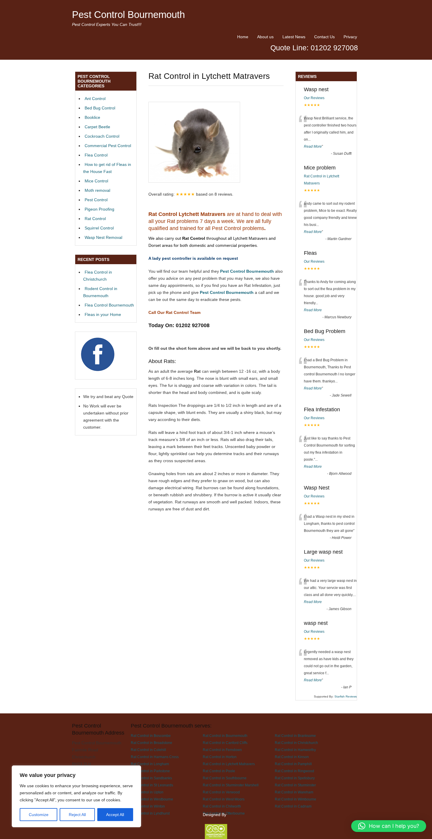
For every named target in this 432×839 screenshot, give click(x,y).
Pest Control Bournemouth (128, 14)
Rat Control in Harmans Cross (155, 757)
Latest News (293, 36)
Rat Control (95, 218)
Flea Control (96, 155)
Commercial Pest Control (108, 145)
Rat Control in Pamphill (293, 764)
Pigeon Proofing (99, 209)
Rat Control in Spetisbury (295, 778)
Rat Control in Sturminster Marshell (231, 785)
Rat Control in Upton (147, 792)
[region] (76, 796)
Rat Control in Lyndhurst (150, 813)
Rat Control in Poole (219, 771)
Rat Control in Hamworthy (295, 750)
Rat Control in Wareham (294, 792)
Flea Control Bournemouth (109, 305)
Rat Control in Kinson (292, 757)
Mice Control (96, 181)
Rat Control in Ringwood (294, 771)
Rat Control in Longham (150, 764)
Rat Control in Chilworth (222, 806)
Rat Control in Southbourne (225, 778)
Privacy (350, 36)
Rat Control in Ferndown (222, 750)
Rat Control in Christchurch (296, 743)
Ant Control (95, 98)
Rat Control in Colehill (148, 750)
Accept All (115, 814)
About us (265, 36)
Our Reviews (314, 98)
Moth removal (97, 190)
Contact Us (324, 36)
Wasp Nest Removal (103, 237)
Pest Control (96, 199)
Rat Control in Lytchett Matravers (229, 764)
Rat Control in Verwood (221, 792)
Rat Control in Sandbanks (151, 778)
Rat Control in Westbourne (152, 799)
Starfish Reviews (345, 696)
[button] (388, 826)
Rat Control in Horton (220, 757)
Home (242, 36)
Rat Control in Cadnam (293, 806)
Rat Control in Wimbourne (295, 799)
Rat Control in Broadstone (151, 743)
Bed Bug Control (100, 108)
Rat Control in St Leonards (152, 785)
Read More (313, 146)
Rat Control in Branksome (295, 736)
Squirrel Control (99, 228)
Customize (38, 814)
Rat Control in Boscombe (151, 736)
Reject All (77, 814)
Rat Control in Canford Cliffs (225, 743)
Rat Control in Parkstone (150, 771)
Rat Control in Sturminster (295, 785)
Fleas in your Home (103, 314)
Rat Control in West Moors (224, 799)
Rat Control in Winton (148, 806)
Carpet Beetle (97, 126)
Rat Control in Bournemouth (225, 736)
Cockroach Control (102, 136)
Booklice (92, 117)
